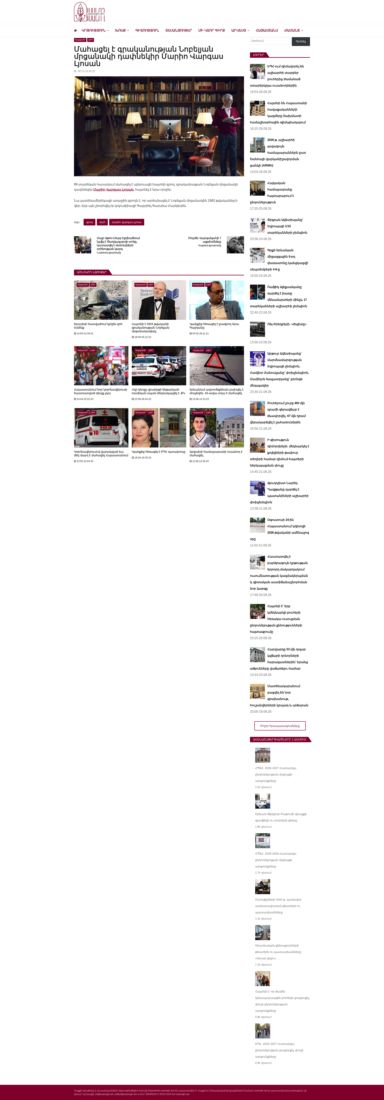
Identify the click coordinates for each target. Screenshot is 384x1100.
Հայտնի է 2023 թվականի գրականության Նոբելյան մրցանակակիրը (150, 327)
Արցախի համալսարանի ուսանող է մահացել (216, 453)
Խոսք (120, 30)
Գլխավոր (80, 40)
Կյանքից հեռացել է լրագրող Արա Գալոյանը (214, 325)
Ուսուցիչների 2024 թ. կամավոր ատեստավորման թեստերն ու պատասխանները (278, 906)
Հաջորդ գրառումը (209, 245)
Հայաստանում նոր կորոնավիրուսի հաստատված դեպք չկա (100, 391)
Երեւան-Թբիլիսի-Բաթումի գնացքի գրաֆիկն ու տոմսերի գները (281, 817)
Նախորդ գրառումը (109, 252)
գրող (89, 222)
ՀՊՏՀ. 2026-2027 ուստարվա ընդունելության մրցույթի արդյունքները (275, 774)
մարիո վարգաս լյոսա (127, 222)
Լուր (90, 40)
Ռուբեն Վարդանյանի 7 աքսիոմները (204, 239)
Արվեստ (238, 30)
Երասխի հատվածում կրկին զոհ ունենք (98, 325)
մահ (102, 222)
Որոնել (301, 41)
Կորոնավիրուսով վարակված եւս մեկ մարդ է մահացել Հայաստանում (101, 453)
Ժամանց (292, 30)
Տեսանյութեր (178, 30)
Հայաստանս (267, 30)
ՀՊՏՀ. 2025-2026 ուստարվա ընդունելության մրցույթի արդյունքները (275, 860)
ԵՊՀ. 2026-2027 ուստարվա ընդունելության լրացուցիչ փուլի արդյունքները (279, 1050)
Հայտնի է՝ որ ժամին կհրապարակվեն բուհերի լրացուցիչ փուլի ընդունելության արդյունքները (282, 1001)
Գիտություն (147, 30)
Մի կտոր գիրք (211, 30)
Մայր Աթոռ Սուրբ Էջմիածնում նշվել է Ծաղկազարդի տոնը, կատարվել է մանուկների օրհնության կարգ (118, 243)
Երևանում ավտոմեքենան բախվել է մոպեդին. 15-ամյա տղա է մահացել (216, 391)
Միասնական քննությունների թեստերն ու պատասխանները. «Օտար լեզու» (278, 952)
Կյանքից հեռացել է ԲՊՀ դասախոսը (158, 451)
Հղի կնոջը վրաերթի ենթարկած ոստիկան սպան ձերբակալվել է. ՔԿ (158, 391)
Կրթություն (94, 30)
